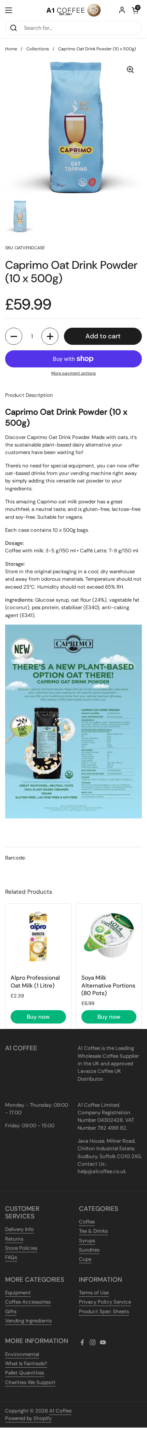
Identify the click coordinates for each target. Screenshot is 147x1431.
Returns (14, 1238)
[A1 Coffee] (73, 10)
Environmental (22, 1354)
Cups (85, 1259)
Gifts (10, 1311)
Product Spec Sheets (104, 1311)
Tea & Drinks (93, 1231)
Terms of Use (94, 1292)
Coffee (87, 1221)
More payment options (73, 373)
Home (11, 49)
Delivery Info (19, 1229)
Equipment (18, 1292)
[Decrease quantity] (13, 336)
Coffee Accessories (28, 1301)
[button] (135, 10)
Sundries (89, 1249)
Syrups (87, 1240)
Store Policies (21, 1248)
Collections (37, 49)
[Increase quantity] (49, 336)
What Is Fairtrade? (26, 1363)
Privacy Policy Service (105, 1301)
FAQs (11, 1257)
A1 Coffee (60, 1410)
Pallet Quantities (24, 1372)
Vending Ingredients (28, 1320)
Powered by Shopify (28, 1418)
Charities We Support (30, 1382)
